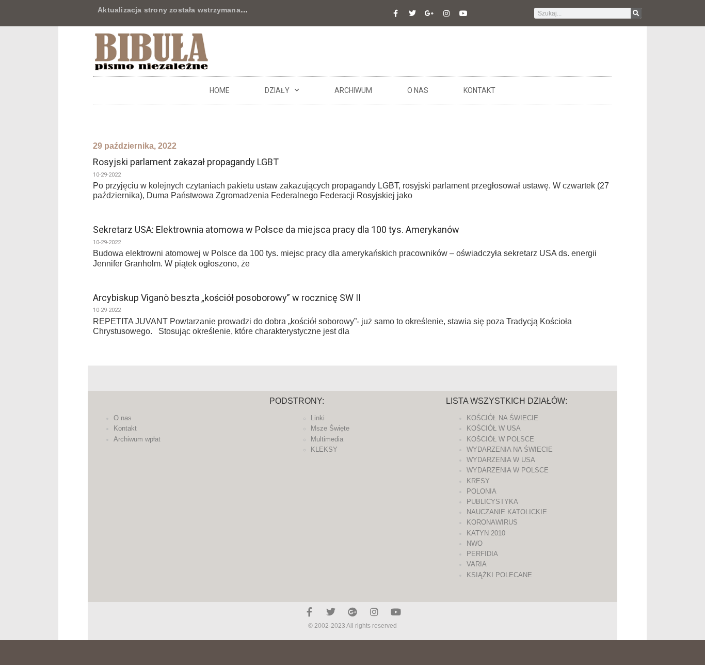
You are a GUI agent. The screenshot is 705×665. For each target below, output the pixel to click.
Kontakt (479, 90)
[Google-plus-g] (429, 13)
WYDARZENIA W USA (501, 460)
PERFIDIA (482, 554)
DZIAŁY (277, 90)
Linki (318, 418)
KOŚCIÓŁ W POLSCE (500, 439)
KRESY (478, 481)
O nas (417, 90)
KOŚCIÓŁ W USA (494, 428)
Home (220, 90)
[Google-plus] (352, 611)
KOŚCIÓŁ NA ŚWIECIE (502, 418)
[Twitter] (412, 13)
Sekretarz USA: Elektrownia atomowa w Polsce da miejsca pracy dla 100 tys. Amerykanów (276, 229)
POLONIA (481, 491)
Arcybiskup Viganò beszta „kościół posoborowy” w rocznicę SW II (227, 297)
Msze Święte (330, 428)
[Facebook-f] (395, 13)
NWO (475, 543)
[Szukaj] (636, 13)
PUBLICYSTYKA (492, 501)
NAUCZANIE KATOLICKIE (507, 512)
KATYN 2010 (486, 533)
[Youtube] (463, 13)
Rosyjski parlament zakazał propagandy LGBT (186, 161)
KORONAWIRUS (492, 522)
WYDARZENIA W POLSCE (508, 470)
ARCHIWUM (353, 90)
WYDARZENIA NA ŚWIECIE (510, 449)
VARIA (477, 564)
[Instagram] (446, 13)
